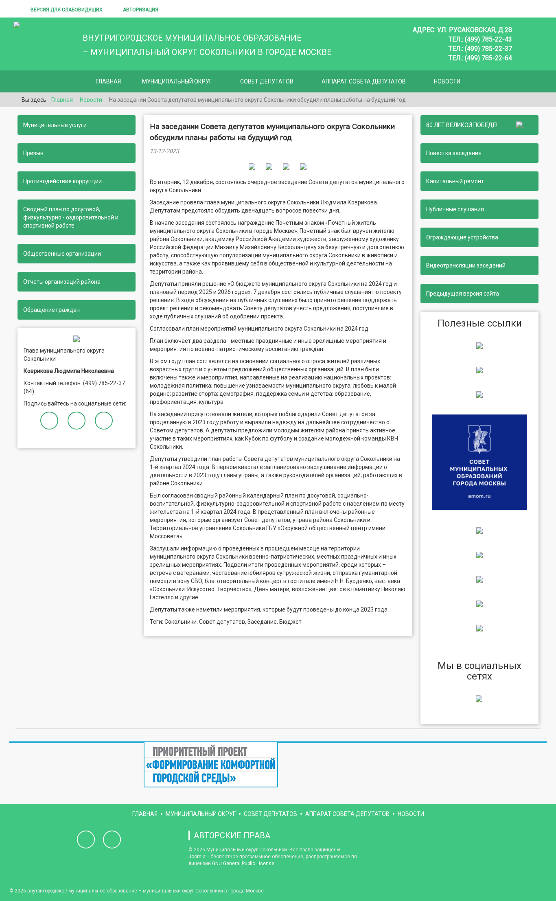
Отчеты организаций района (62, 281)
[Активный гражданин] (479, 554)
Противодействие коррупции (62, 181)
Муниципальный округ (177, 81)
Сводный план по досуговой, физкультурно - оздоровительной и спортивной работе (70, 217)
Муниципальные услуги (55, 125)
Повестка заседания (454, 153)
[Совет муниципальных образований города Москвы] (479, 461)
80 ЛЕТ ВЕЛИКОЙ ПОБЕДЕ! (463, 125)
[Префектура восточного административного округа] (479, 369)
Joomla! (197, 856)
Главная (108, 81)
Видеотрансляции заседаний (466, 265)
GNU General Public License (243, 863)
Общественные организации (62, 253)
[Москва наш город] (479, 579)
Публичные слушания (455, 209)
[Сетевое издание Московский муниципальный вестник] (479, 394)
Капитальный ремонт (455, 181)
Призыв (33, 153)
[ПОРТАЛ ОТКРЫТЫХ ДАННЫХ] (479, 603)
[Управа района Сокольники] (479, 345)
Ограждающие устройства (462, 237)
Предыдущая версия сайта (462, 293)
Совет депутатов (266, 81)
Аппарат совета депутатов (364, 81)
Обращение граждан (51, 310)
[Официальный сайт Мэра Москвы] (479, 530)
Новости (447, 81)
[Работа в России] (479, 628)
